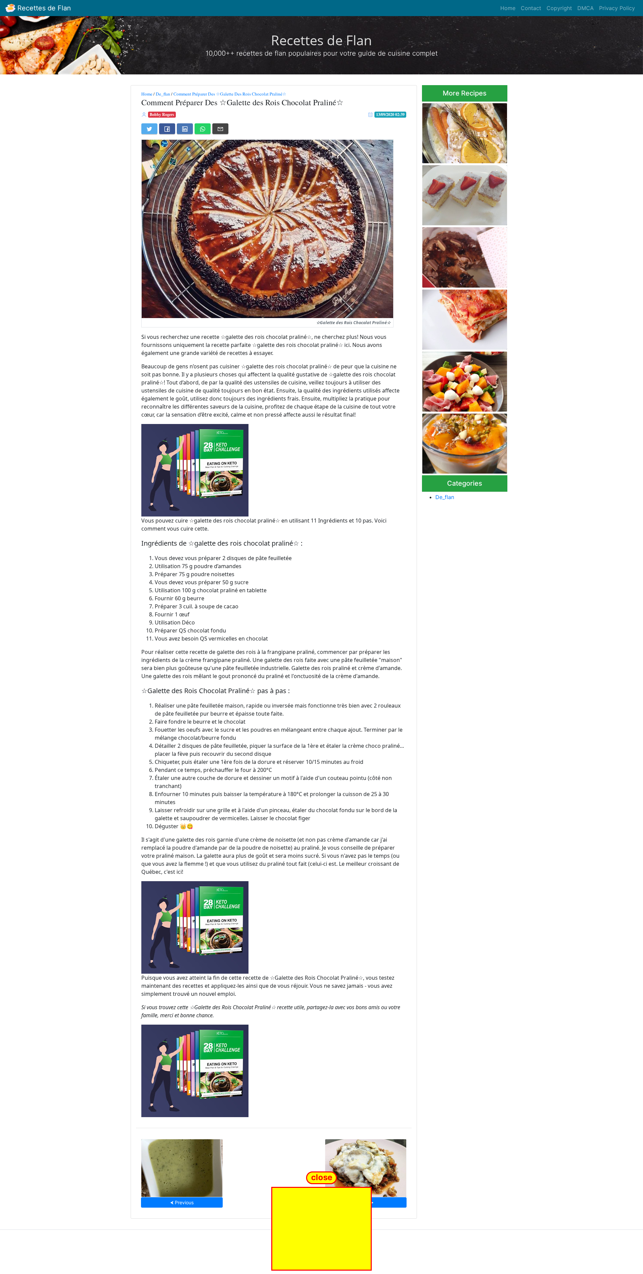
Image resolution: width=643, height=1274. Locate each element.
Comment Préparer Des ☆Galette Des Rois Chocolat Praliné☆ (229, 94)
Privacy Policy (617, 8)
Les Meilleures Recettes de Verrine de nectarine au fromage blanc (461, 441)
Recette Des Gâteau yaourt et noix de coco (464, 193)
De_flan (163, 94)
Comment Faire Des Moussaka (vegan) (365, 1166)
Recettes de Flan (43, 8)
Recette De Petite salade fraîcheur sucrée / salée (458, 379)
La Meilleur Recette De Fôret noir (463, 255)
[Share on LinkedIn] (185, 128)
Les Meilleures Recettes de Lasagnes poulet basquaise (462, 317)
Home (507, 8)
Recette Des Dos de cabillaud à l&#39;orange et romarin (464, 131)
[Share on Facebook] (167, 128)
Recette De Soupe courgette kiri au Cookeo (182, 1166)
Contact (531, 8)
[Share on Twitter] (149, 128)
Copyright (559, 8)
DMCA (585, 8)
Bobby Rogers (162, 114)
